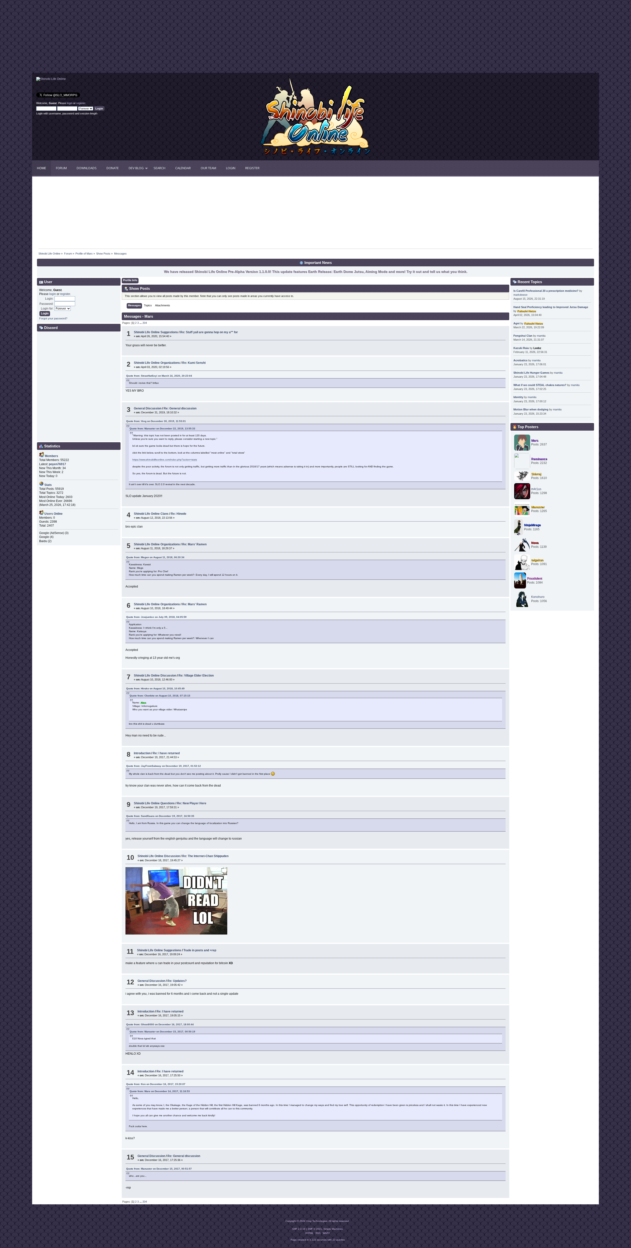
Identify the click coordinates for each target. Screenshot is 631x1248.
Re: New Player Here (191, 803)
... (141, 322)
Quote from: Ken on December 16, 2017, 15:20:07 (155, 1084)
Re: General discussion (180, 408)
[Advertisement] (174, 38)
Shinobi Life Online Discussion (155, 675)
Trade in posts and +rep (199, 950)
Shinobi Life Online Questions (154, 803)
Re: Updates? (177, 981)
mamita (541, 335)
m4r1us (536, 489)
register (80, 103)
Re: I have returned (166, 753)
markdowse (520, 294)
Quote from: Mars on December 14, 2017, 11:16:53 (160, 1091)
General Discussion (147, 408)
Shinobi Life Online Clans (151, 513)
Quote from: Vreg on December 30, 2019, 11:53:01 (156, 421)
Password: (46, 304)
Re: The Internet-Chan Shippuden (205, 856)
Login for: (47, 308)
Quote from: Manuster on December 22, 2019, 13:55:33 (162, 428)
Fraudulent (534, 578)
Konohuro (537, 597)
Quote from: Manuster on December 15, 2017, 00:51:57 (159, 1168)
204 (144, 322)
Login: (49, 298)
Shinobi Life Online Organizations (157, 363)
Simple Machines (333, 1229)
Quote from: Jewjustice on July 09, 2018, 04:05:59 (156, 617)
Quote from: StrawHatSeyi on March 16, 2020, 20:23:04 (159, 375)
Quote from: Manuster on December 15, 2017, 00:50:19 (162, 1031)
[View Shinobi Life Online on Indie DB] (51, 79)
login (69, 103)
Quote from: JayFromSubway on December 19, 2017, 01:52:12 (163, 766)
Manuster (537, 507)
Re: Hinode (178, 513)
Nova (535, 543)
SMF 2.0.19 (298, 1229)
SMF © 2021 (315, 1229)
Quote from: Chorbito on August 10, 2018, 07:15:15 (160, 695)
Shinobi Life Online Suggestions (156, 332)
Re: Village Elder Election (196, 675)
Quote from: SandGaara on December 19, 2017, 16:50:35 (160, 816)
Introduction (142, 753)
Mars (534, 440)
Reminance (539, 459)
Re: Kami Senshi (194, 363)
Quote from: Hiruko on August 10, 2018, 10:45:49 (155, 688)
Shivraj (536, 474)
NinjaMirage (532, 525)
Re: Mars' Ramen (194, 544)
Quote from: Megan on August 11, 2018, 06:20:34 (155, 557)
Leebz (537, 348)
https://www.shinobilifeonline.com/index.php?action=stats (164, 459)
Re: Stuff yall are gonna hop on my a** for (209, 332)
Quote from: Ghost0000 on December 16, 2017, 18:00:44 (160, 1024)
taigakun (537, 560)
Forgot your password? (53, 318)
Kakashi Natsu (526, 311)
